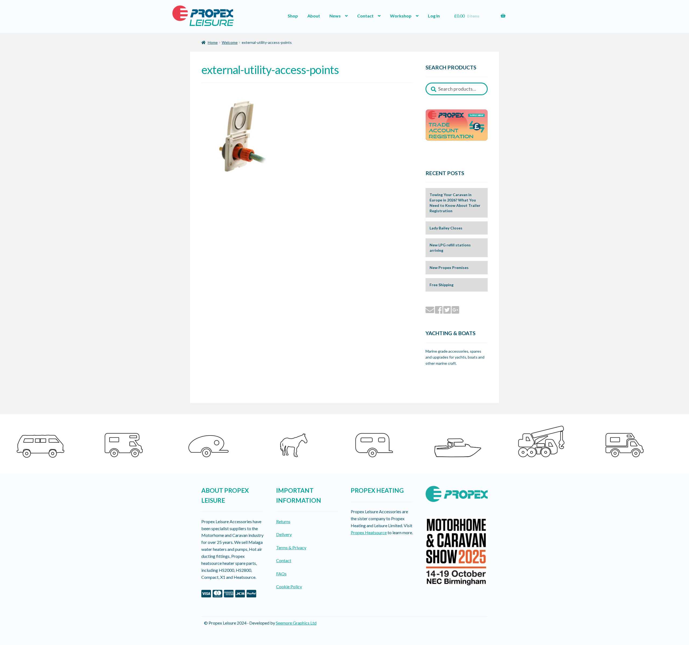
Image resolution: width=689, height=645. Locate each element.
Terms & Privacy (291, 547)
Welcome (230, 42)
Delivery (284, 534)
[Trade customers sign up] (457, 125)
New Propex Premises (449, 267)
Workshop (401, 15)
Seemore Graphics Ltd (296, 622)
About (313, 15)
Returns (283, 521)
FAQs (281, 573)
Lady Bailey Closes (446, 228)
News (335, 15)
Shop (293, 15)
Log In (434, 15)
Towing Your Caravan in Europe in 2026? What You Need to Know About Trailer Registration (455, 202)
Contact (365, 15)
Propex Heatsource (369, 532)
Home (213, 42)
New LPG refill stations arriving (450, 248)
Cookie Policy (289, 586)
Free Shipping (442, 284)
